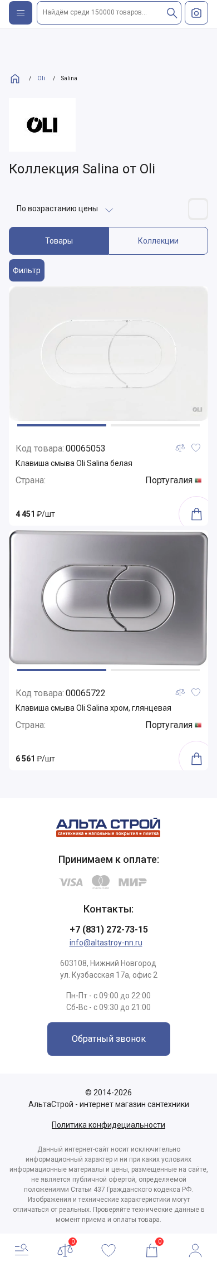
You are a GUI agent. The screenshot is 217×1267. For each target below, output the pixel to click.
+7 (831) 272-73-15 (109, 929)
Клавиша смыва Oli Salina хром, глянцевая (93, 707)
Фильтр (27, 270)
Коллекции (158, 240)
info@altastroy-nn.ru (106, 942)
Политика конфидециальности (108, 1124)
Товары (59, 240)
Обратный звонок (109, 1038)
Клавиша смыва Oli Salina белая (74, 463)
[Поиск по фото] (196, 13)
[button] (61, 425)
